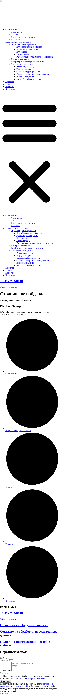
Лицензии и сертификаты (23, 37)
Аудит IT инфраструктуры (28, 79)
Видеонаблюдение (25, 76)
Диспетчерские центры (27, 49)
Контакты (10, 89)
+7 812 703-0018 (11, 281)
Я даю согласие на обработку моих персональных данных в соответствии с (29, 677)
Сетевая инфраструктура (28, 71)
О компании (11, 29)
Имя (2, 658)
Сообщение (5, 670)
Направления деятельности (18, 42)
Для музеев (21, 52)
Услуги (8, 84)
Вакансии (15, 39)
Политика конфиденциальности (24, 625)
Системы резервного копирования (32, 74)
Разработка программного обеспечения (34, 57)
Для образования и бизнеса (29, 47)
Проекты (9, 81)
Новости (9, 86)
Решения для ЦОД (25, 67)
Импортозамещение (20, 59)
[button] (29, 152)
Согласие (4, 673)
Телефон (4, 661)
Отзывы (15, 34)
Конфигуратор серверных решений (27, 62)
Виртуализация (23, 69)
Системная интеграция (22, 64)
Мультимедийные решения (23, 44)
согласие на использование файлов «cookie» (26, 685)
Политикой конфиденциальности (32, 678)
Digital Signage (23, 54)
